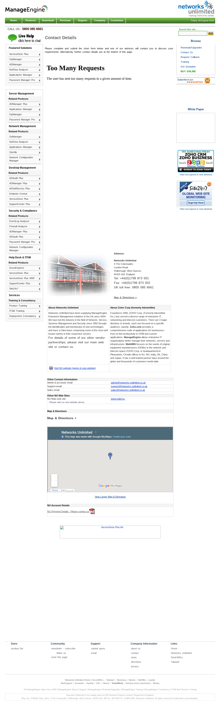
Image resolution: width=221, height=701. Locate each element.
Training (185, 62)
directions (136, 662)
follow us (61, 653)
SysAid (90, 683)
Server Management (21, 93)
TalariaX (175, 662)
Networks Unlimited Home (77, 680)
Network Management (22, 126)
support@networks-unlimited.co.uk (129, 386)
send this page (59, 657)
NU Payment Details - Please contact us (68, 511)
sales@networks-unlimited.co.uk (128, 390)
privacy (135, 666)
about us (135, 648)
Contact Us (187, 52)
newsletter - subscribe (63, 648)
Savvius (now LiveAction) (138, 683)
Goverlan (79, 683)
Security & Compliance (23, 210)
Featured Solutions (20, 48)
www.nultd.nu (118, 399)
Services (14, 295)
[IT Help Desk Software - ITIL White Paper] (195, 128)
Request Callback (190, 57)
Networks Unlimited (181, 653)
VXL (98, 683)
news (134, 657)
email (93, 653)
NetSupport (66, 683)
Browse (196, 41)
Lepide (151, 680)
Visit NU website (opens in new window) (75, 368)
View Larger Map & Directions (110, 496)
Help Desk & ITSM (20, 257)
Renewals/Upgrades (191, 47)
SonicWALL (177, 657)
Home (13, 20)
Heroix (106, 683)
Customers (117, 20)
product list (17, 648)
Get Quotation (188, 66)
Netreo (132, 680)
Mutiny (156, 683)
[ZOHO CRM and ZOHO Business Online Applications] (195, 161)
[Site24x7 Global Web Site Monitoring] (195, 193)
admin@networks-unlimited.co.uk (128, 382)
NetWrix (142, 680)
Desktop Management (22, 167)
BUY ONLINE (188, 71)
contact (135, 653)
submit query (98, 648)
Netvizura (121, 680)
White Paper (196, 109)
